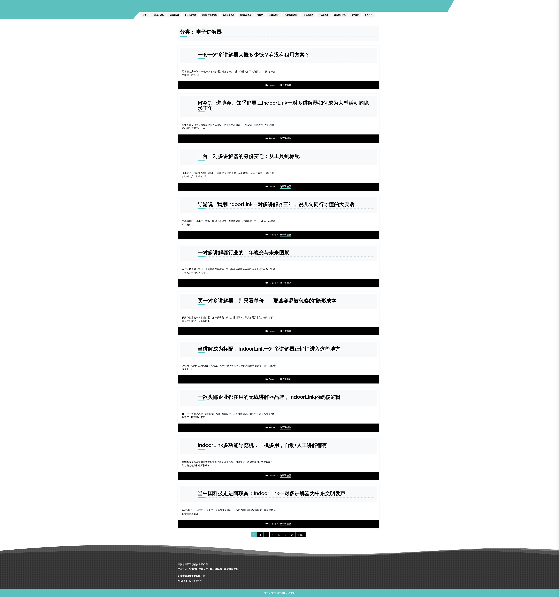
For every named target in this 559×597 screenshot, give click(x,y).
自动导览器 (174, 15)
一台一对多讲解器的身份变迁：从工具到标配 (249, 156)
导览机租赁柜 (228, 15)
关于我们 (355, 15)
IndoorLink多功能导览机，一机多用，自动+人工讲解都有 (262, 445)
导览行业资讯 (340, 15)
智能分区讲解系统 (209, 15)
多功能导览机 (190, 15)
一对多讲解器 (158, 15)
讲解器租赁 (308, 15)
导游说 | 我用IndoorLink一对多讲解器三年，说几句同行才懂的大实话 (276, 204)
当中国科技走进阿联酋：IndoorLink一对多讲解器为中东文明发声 (271, 493)
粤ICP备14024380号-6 (190, 580)
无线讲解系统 (185, 576)
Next (300, 534)
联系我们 (368, 15)
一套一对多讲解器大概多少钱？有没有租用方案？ (254, 55)
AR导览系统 (274, 15)
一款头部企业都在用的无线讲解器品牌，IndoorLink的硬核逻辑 (269, 397)
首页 (144, 15)
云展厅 (260, 15)
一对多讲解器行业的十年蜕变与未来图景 (243, 252)
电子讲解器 (285, 85)
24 (292, 534)
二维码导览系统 (291, 15)
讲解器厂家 (199, 576)
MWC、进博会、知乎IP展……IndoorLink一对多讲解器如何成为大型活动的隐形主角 (283, 105)
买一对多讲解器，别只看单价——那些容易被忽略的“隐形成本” (268, 301)
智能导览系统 (245, 15)
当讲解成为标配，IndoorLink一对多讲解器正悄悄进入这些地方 (269, 349)
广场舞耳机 (323, 15)
